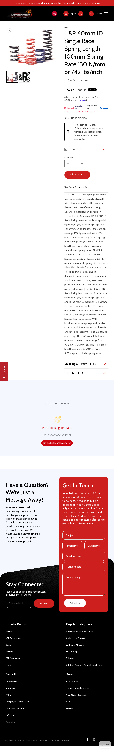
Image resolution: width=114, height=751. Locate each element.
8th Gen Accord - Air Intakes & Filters (84, 665)
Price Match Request (76, 695)
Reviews (70, 708)
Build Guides (72, 681)
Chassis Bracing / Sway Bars (79, 631)
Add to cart (76, 174)
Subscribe (42, 603)
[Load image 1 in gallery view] (12, 77)
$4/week (104, 108)
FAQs (8, 695)
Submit (73, 603)
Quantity (68, 157)
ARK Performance (14, 638)
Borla (8, 644)
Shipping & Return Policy (18, 701)
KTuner (9, 631)
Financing (10, 722)
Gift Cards (11, 715)
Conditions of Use (15, 708)
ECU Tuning (71, 651)
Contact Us (11, 681)
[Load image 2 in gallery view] (24, 77)
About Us (10, 688)
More (8, 665)
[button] (55, 13)
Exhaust (70, 658)
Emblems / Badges (75, 644)
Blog (68, 701)
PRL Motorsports (14, 658)
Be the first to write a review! (57, 442)
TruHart (9, 651)
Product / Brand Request (78, 688)
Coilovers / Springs (75, 638)
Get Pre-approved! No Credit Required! (79, 112)
